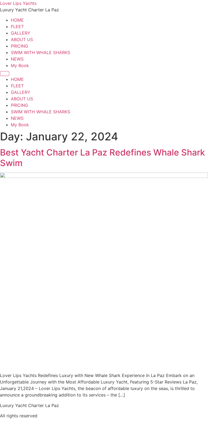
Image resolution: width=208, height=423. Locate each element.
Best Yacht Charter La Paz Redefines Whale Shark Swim (102, 157)
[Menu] (4, 73)
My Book (20, 65)
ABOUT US (22, 39)
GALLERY (20, 33)
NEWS (17, 59)
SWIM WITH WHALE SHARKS (40, 52)
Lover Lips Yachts (18, 3)
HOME (17, 20)
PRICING (19, 46)
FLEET (17, 26)
